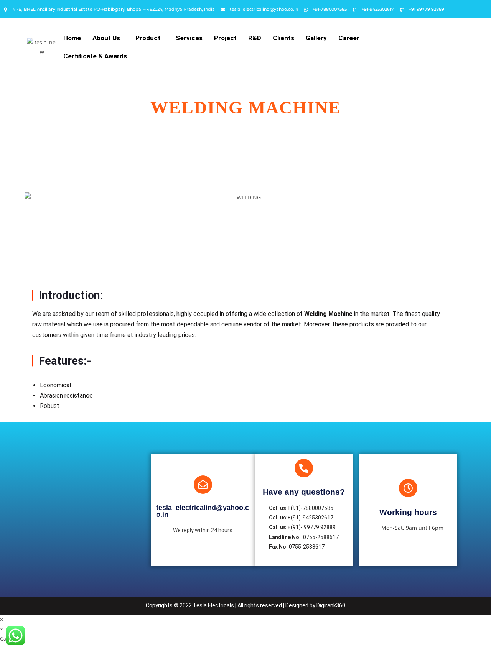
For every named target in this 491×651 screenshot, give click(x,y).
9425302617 (318, 518)
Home (72, 38)
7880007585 (318, 508)
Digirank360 (330, 605)
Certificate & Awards (95, 56)
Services (189, 38)
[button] (108, 38)
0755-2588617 (321, 537)
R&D (254, 38)
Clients (283, 38)
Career (348, 38)
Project (225, 38)
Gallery (316, 38)
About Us (106, 38)
